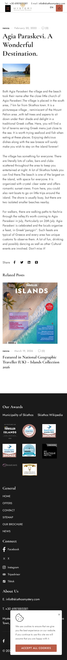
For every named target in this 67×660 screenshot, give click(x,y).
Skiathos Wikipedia (50, 415)
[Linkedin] (29, 262)
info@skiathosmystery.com (23, 599)
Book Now (59, 8)
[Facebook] (14, 262)
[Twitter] (22, 262)
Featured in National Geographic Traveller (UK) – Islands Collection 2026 (31, 362)
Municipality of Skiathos (18, 415)
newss (6, 28)
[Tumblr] (36, 262)
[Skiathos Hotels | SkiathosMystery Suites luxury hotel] (23, 7)
